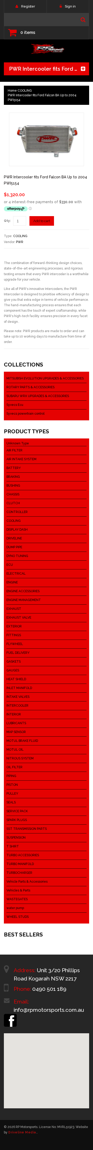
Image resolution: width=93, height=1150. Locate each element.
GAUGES (12, 670)
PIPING (11, 776)
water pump (15, 908)
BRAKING (13, 477)
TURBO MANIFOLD (20, 864)
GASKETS (13, 661)
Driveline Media (22, 1132)
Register (28, 6)
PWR (19, 242)
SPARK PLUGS (16, 820)
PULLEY (12, 793)
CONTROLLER (17, 512)
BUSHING (13, 485)
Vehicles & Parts (18, 890)
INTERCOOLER (17, 705)
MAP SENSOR (16, 732)
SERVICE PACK (17, 811)
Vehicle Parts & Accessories (27, 881)
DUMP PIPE (14, 547)
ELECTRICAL (16, 573)
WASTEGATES (17, 899)
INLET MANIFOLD (19, 688)
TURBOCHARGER (19, 873)
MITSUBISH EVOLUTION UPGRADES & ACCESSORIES (45, 378)
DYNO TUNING (17, 556)
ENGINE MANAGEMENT (23, 600)
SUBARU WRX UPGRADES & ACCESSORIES (37, 396)
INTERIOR (13, 714)
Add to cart (41, 221)
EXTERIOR (14, 626)
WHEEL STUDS (17, 917)
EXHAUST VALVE (18, 617)
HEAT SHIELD (16, 679)
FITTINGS (13, 635)
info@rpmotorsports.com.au (49, 1010)
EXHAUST (13, 609)
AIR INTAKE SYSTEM (21, 459)
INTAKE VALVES (17, 697)
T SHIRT (12, 846)
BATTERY (13, 468)
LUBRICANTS (16, 723)
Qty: (7, 221)
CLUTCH (13, 503)
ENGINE (12, 582)
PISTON (12, 785)
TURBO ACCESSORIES (22, 855)
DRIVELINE (14, 538)
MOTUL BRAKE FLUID (22, 741)
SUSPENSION (16, 837)
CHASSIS (12, 494)
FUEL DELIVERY (17, 653)
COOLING (25, 90)
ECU (9, 565)
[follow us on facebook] (10, 1016)
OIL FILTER (14, 767)
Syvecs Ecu (14, 405)
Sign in (70, 6)
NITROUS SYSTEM (20, 758)
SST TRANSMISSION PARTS (26, 829)
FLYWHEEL (14, 644)
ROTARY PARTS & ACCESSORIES (30, 387)
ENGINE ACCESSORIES (23, 591)
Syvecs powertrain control (25, 413)
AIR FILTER (14, 450)
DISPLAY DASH (17, 529)
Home (12, 90)
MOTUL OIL (15, 749)
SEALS (11, 802)
